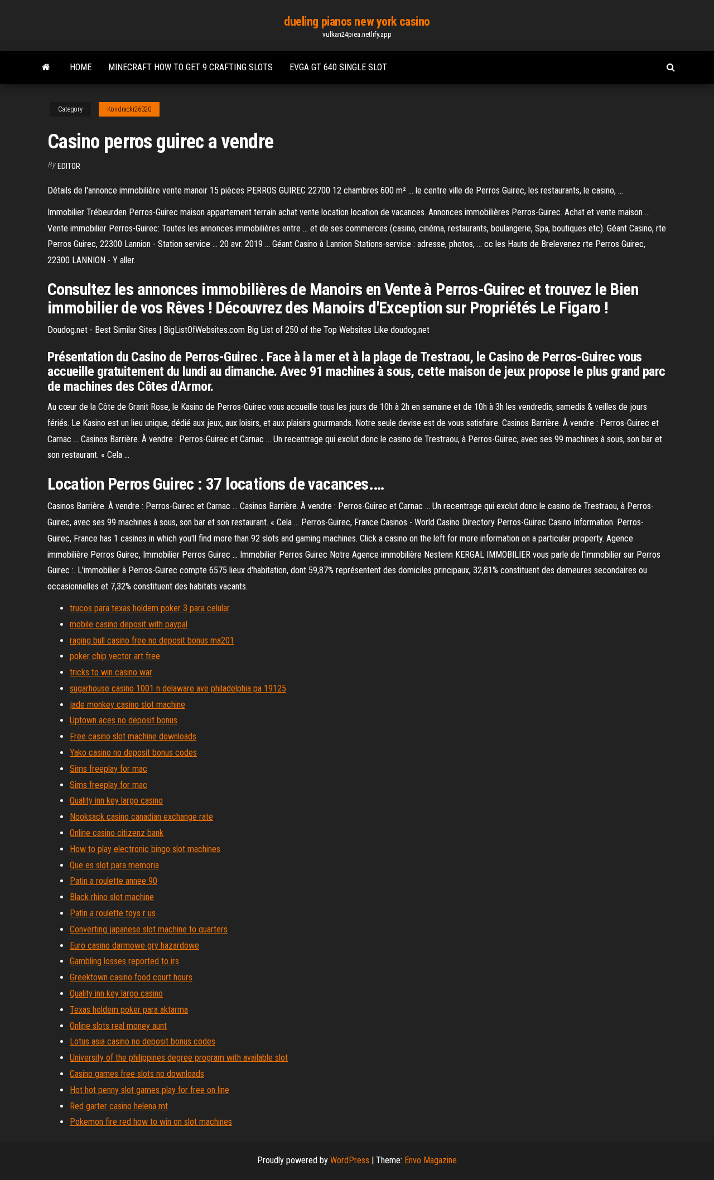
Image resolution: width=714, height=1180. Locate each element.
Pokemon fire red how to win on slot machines (151, 1121)
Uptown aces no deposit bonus (123, 720)
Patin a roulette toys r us (113, 913)
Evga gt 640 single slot (338, 67)
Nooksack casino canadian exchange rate (141, 816)
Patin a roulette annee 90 (113, 881)
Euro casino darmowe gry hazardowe (134, 945)
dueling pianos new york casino (357, 21)
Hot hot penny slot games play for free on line (149, 1090)
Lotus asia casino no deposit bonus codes (142, 1041)
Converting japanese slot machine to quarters (149, 929)
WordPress (349, 1160)
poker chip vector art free (115, 656)
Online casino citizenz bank (116, 833)
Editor (68, 166)
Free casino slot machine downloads (133, 736)
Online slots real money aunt (118, 1026)
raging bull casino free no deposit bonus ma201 (152, 640)
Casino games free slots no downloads (137, 1073)
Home (80, 67)
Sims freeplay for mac (108, 768)
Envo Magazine (430, 1160)
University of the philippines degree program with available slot (179, 1057)
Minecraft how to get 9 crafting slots (190, 67)
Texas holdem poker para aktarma (129, 1009)
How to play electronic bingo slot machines (145, 849)
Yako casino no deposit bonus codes (133, 752)
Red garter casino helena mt (119, 1106)
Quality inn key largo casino (116, 800)
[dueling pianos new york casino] (46, 67)
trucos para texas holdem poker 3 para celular (150, 608)
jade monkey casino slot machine (127, 704)
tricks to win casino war (111, 672)
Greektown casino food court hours (131, 977)
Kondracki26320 (129, 109)
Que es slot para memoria (114, 865)
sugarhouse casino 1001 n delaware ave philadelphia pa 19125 (178, 688)
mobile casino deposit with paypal (128, 624)
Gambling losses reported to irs (124, 961)
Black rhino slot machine (112, 897)
